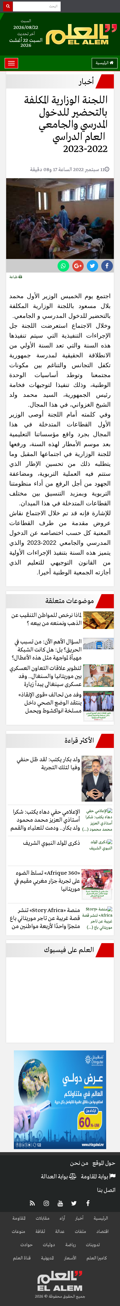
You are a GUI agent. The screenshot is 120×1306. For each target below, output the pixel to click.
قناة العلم (22, 1258)
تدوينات (93, 1245)
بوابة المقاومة (95, 1177)
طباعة (14, 277)
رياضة (70, 1245)
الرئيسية (103, 63)
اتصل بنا (106, 1190)
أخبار (79, 1218)
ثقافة (40, 1232)
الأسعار (70, 1258)
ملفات (80, 1232)
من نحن (79, 1163)
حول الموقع (103, 1163)
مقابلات (43, 1218)
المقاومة (19, 1218)
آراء (62, 1218)
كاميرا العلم (96, 1258)
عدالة (60, 1232)
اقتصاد (102, 1232)
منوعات (18, 1232)
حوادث (26, 1245)
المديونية (47, 1258)
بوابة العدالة (55, 1177)
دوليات (49, 1245)
